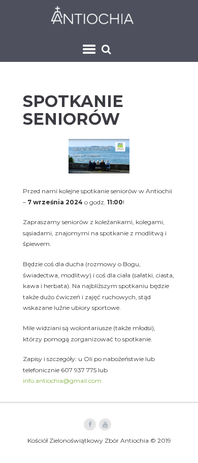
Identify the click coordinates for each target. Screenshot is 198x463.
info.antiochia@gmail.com (62, 380)
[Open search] (107, 49)
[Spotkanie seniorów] (99, 156)
